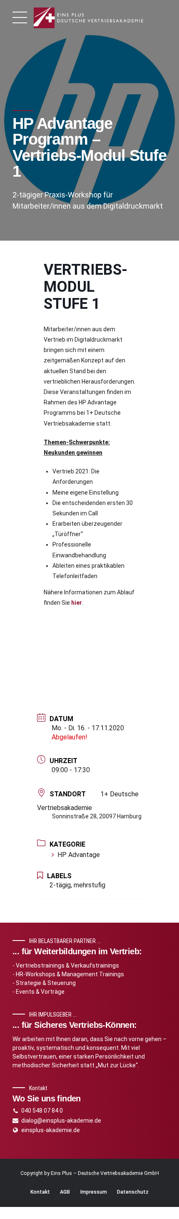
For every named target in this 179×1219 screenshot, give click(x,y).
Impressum (93, 1192)
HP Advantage (78, 855)
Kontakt (40, 1192)
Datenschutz (133, 1192)
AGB (65, 1192)
